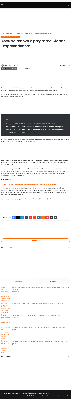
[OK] (43, 217)
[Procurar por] (69, 6)
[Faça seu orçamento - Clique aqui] (35, 151)
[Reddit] (34, 217)
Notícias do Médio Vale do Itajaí (14, 33)
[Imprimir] (55, 217)
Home (44, 396)
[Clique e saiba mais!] (35, 19)
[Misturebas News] (10, 5)
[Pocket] (47, 217)
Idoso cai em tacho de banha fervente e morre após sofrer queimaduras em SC (37, 315)
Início (3, 33)
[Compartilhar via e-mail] (51, 217)
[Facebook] (14, 217)
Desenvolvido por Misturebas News (39, 393)
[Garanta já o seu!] (35, 78)
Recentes (53, 281)
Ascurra (6, 139)
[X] (18, 217)
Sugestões (66, 396)
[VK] (39, 217)
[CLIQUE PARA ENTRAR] (35, 229)
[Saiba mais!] (35, 106)
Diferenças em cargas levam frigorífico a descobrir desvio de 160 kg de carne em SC (38, 303)
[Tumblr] (26, 217)
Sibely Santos (7, 65)
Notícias (49, 396)
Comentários (35, 241)
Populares (18, 281)
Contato (60, 396)
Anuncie (54, 396)
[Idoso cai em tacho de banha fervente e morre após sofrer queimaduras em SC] (6, 319)
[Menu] (2, 6)
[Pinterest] (30, 217)
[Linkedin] (22, 217)
